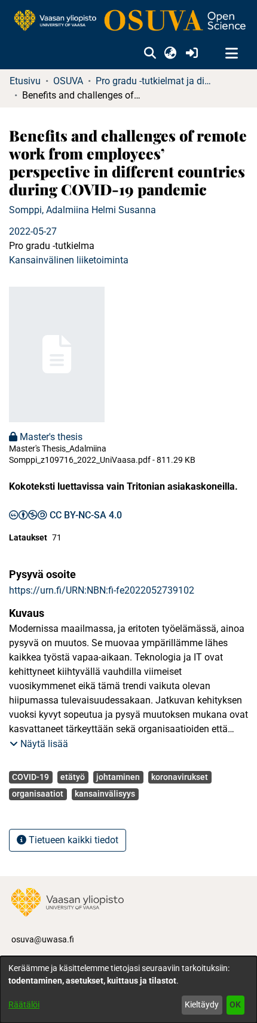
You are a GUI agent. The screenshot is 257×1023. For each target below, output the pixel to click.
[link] (128, 21)
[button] (149, 54)
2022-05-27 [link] (33, 231)
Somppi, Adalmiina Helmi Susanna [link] (82, 210)
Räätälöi (23, 1004)
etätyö (72, 777)
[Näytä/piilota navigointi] (231, 53)
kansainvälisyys (105, 793)
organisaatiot (37, 793)
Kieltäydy (202, 1004)
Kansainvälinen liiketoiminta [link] (68, 260)
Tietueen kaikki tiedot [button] (72, 840)
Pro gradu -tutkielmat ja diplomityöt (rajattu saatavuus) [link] (155, 81)
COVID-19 (30, 777)
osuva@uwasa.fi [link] (42, 939)
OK (235, 1004)
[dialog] (128, 989)
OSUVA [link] (68, 81)
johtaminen (118, 777)
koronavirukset (179, 777)
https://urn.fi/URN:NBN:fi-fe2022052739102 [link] (101, 590)
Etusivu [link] (25, 81)
